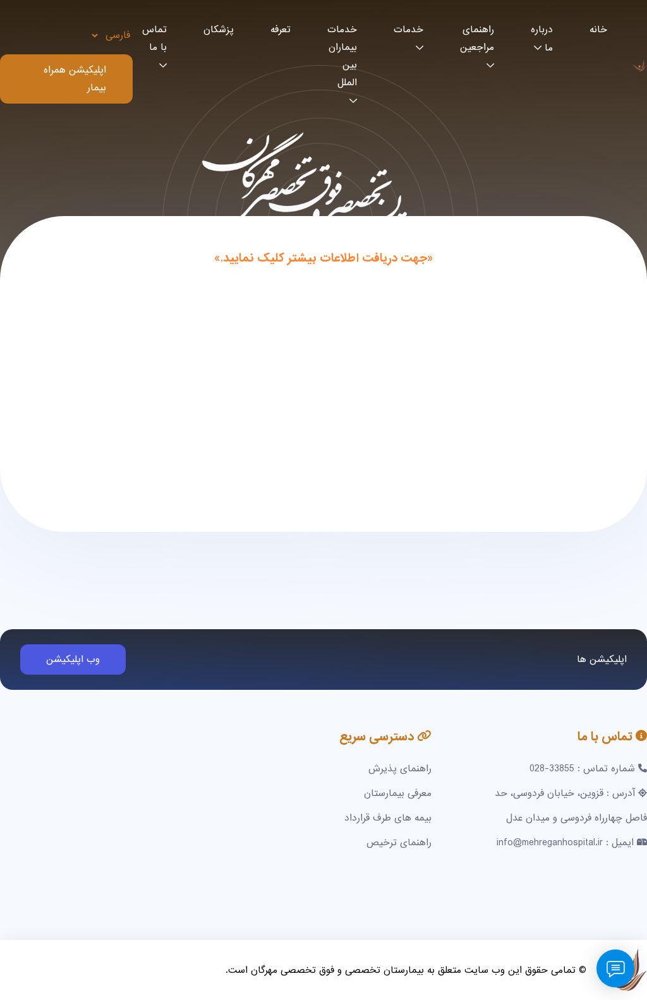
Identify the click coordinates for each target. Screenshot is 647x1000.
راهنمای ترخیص (399, 842)
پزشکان (218, 29)
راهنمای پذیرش (400, 768)
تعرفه (280, 29)
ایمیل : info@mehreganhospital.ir (565, 842)
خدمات (408, 29)
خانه (598, 29)
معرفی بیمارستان (398, 793)
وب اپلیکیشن (73, 659)
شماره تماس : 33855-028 (582, 768)
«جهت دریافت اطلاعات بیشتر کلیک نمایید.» (323, 258)
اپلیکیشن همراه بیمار (75, 79)
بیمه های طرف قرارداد (388, 818)
